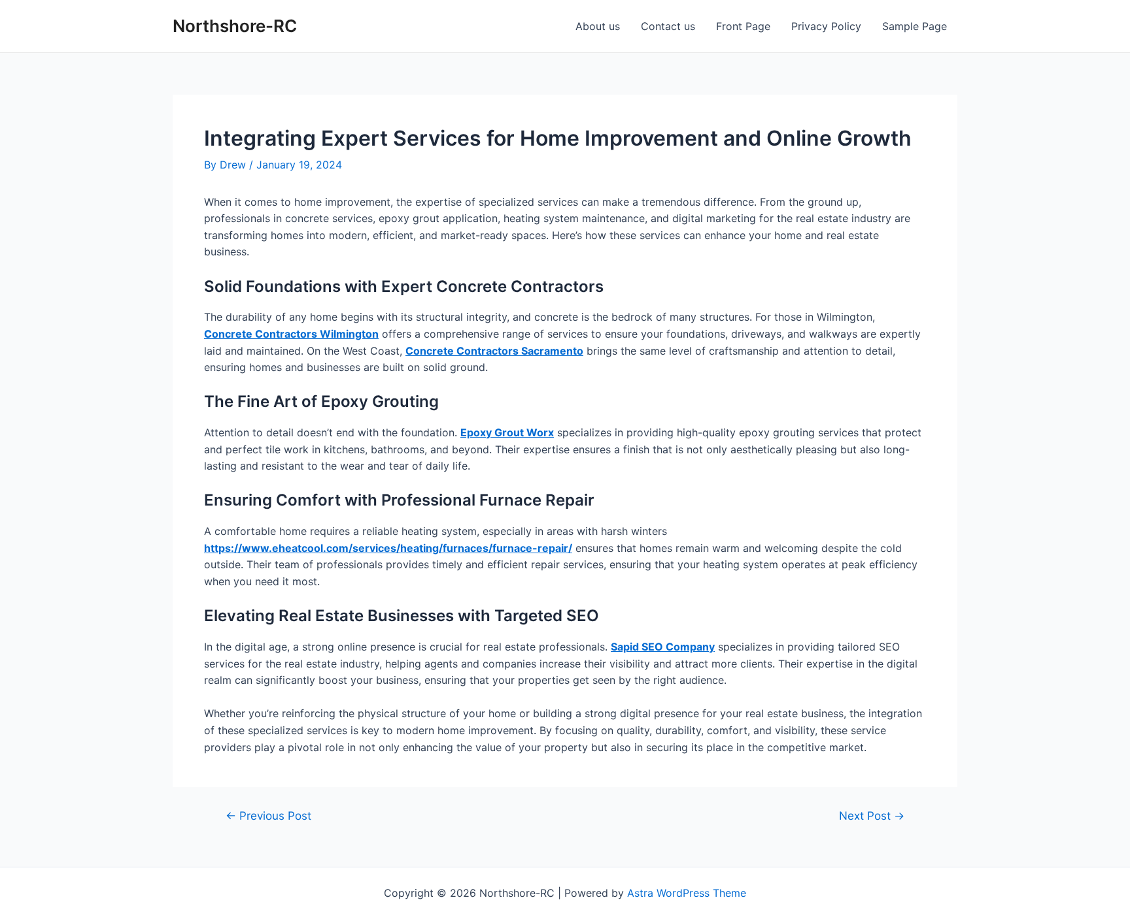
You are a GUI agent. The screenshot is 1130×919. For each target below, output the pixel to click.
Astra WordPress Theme (686, 892)
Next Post (871, 815)
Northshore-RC (235, 26)
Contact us (668, 26)
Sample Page (914, 26)
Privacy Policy (826, 26)
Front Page (743, 26)
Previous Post (268, 815)
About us (597, 26)
